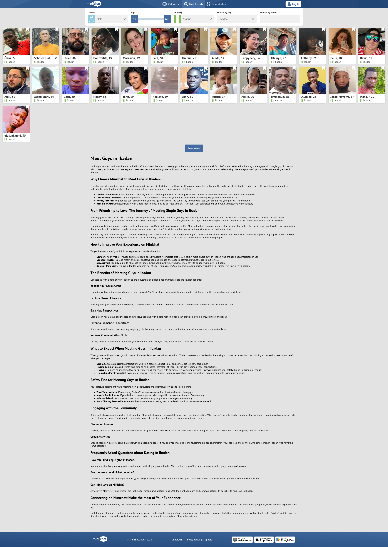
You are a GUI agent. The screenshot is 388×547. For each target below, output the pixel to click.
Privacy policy (193, 539)
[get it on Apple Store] (264, 540)
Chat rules (177, 539)
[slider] (134, 19)
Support (207, 539)
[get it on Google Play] (285, 540)
